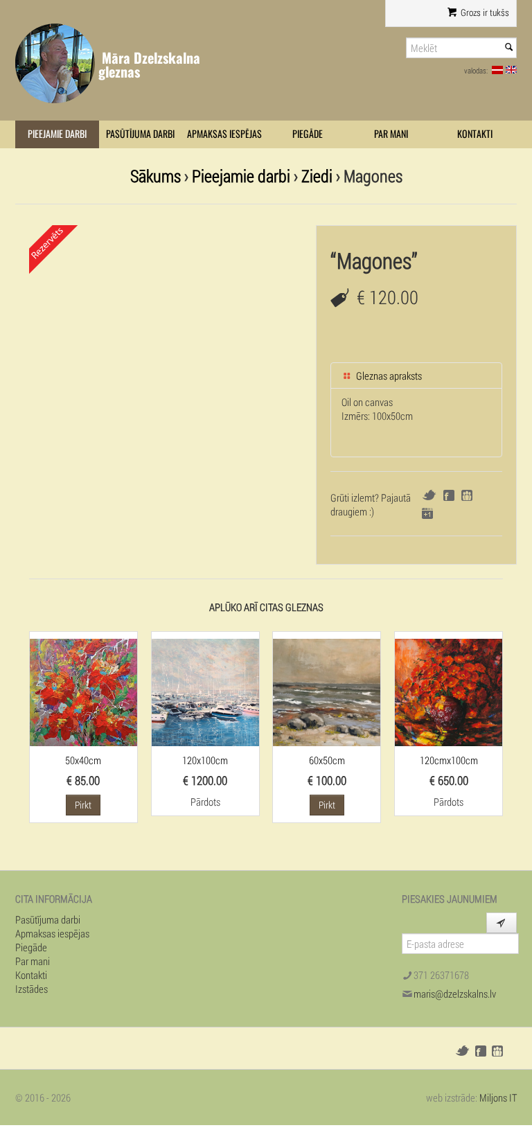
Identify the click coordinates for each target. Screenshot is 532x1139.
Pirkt (83, 804)
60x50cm (327, 760)
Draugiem (466, 495)
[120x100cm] (205, 691)
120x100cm (205, 760)
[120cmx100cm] (448, 691)
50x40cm (83, 760)
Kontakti (475, 134)
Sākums (155, 175)
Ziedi (316, 175)
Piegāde (307, 134)
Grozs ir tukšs (484, 12)
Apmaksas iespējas (224, 134)
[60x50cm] (326, 691)
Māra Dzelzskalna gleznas (149, 64)
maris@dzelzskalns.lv (455, 993)
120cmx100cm (449, 760)
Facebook (448, 495)
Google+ (427, 513)
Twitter (429, 495)
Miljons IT (498, 1097)
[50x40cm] (83, 691)
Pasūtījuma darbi (140, 134)
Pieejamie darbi (57, 134)
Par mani (391, 134)
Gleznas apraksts (388, 375)
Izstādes (31, 989)
